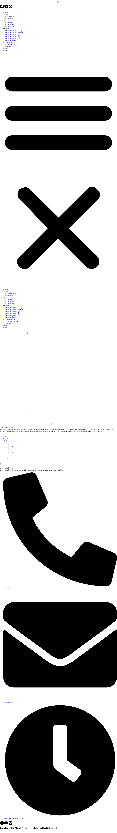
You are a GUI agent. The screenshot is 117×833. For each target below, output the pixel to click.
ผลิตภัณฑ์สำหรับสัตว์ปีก (13, 34)
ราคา (4, 20)
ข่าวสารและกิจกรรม (12, 44)
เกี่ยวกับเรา (6, 14)
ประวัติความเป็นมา (11, 16)
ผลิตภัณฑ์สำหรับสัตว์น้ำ (13, 36)
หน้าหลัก (5, 12)
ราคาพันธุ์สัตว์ (10, 24)
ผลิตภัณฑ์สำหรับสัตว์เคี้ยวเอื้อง (14, 32)
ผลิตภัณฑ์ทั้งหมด (11, 40)
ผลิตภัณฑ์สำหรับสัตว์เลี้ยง (13, 38)
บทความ (8, 46)
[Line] (11, 6)
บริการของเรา (10, 18)
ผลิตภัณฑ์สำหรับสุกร (12, 30)
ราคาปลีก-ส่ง (10, 26)
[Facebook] (2, 6)
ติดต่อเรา (5, 50)
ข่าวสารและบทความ (9, 42)
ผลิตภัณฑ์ (6, 28)
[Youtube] (6, 6)
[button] (58, 170)
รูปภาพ (5, 48)
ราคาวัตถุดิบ (9, 22)
